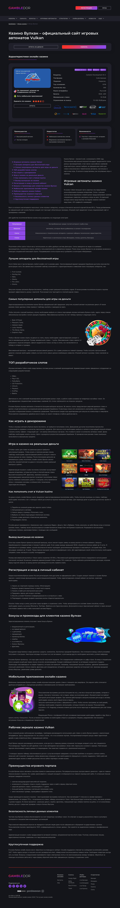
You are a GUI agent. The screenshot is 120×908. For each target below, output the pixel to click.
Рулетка (93, 887)
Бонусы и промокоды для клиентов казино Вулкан (35, 186)
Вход (104, 8)
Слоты (93, 889)
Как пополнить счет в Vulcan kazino (30, 178)
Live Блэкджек (84, 883)
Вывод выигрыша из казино (27, 180)
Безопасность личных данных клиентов (32, 196)
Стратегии (63, 18)
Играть (32, 106)
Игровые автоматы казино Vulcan (28, 162)
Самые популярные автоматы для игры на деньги (36, 167)
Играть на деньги (36, 47)
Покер (93, 884)
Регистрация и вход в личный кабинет (30, 183)
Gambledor (12, 24)
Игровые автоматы (48, 18)
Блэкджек (94, 881)
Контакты (60, 880)
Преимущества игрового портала (28, 194)
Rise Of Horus (72, 885)
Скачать (23, 18)
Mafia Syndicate (71, 881)
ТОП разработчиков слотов (25, 170)
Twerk (70, 888)
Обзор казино (22, 24)
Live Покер (83, 885)
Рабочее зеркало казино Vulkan (27, 191)
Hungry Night (72, 878)
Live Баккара (84, 880)
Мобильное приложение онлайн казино (30, 188)
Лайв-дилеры (78, 18)
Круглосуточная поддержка (27, 199)
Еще (100, 18)
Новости (92, 18)
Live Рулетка (83, 888)
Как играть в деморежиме (25, 172)
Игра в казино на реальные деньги (28, 175)
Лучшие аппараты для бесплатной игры (32, 165)
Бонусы (32, 18)
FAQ (58, 883)
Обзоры (12, 18)
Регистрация (86, 8)
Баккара (93, 878)
